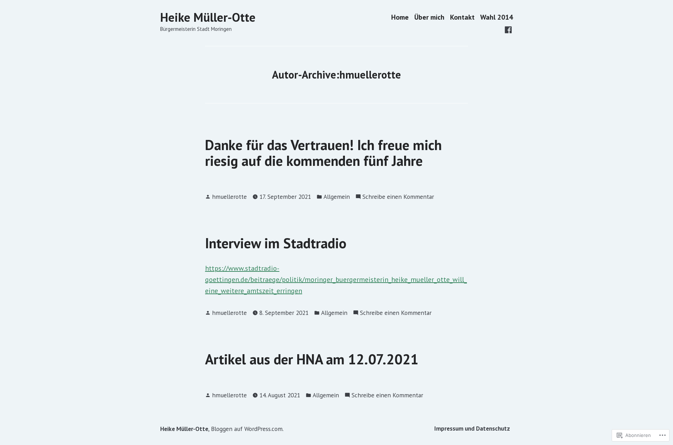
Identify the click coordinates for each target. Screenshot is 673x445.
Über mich (429, 17)
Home (400, 17)
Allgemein (337, 197)
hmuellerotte (229, 197)
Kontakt (462, 17)
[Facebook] (508, 29)
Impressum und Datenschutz (472, 428)
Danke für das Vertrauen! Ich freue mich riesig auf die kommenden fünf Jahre (323, 153)
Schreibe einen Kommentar (398, 197)
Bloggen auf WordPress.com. (247, 429)
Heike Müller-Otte (208, 17)
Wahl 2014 (496, 17)
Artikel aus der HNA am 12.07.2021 (312, 359)
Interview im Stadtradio (275, 243)
